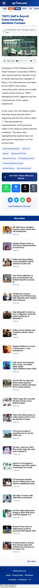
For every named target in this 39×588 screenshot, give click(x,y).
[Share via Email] (28, 199)
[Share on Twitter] (16, 199)
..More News (31, 561)
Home (8, 575)
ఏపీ (30, 9)
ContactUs (12, 579)
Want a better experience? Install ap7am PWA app (8, 586)
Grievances (22, 579)
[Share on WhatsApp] (22, 199)
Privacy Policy (17, 575)
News (17, 9)
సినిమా (25, 9)
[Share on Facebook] (10, 199)
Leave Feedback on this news (19, 206)
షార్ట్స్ (11, 9)
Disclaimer (29, 575)
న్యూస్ (4, 9)
